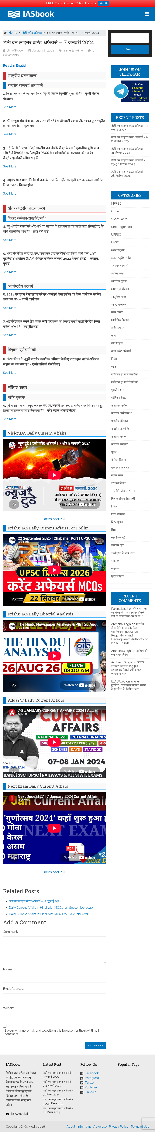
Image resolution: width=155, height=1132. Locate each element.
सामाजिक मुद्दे (118, 537)
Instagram (92, 1078)
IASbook (17, 50)
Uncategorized (121, 227)
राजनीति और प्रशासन (123, 491)
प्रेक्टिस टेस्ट (118, 397)
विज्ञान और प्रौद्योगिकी (123, 498)
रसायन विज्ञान (118, 483)
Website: (9, 1008)
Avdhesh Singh (121, 662)
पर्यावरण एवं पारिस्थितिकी (124, 374)
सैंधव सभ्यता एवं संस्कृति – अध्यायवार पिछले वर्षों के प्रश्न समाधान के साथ (129, 612)
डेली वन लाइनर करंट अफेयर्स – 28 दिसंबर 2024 (128, 173)
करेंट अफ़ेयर (118, 328)
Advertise (100, 1126)
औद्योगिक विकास (120, 320)
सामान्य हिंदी (117, 545)
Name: (7, 969)
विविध (114, 506)
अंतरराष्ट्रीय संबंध (121, 258)
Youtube (91, 1087)
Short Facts (119, 219)
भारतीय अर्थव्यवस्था (121, 413)
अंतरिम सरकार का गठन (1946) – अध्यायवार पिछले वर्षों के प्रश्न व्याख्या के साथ (127, 668)
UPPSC (116, 234)
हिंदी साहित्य (117, 576)
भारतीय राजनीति (120, 429)
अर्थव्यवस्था (117, 273)
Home (13, 32)
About (71, 1126)
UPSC (115, 242)
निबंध (114, 359)
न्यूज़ (113, 366)
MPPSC (116, 203)
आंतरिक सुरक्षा (119, 281)
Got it (103, 3)
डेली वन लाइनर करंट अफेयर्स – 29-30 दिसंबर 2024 (128, 162)
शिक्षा (113, 530)
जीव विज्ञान (117, 343)
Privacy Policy (118, 1126)
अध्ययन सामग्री (119, 265)
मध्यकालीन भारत (120, 467)
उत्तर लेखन (117, 312)
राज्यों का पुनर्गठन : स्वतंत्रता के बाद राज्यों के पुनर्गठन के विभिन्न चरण (128, 685)
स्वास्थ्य (115, 561)
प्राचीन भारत (118, 390)
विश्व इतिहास (118, 514)
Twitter (90, 1082)
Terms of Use (140, 1126)
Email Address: (13, 988)
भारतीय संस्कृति (119, 444)
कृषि (113, 335)
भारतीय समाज (118, 436)
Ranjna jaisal (119, 609)
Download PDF (54, 519)
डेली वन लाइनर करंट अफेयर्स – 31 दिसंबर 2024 (128, 150)
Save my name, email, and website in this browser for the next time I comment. (52, 1032)
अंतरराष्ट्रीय (118, 250)
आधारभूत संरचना (120, 289)
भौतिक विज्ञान (118, 460)
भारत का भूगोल (119, 405)
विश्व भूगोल (117, 522)
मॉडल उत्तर (117, 475)
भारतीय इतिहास (119, 421)
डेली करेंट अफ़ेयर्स (32, 32)
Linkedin (90, 1092)
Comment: (10, 931)
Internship (84, 1126)
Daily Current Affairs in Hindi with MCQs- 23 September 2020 (51, 907)
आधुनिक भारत (118, 297)
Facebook (92, 1073)
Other (115, 211)
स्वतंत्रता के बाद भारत (123, 553)
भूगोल (114, 452)
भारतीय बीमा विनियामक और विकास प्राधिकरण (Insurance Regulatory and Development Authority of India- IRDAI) (129, 633)
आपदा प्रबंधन (118, 304)
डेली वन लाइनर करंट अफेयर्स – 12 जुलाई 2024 (35, 901)
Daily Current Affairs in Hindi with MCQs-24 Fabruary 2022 (49, 914)
